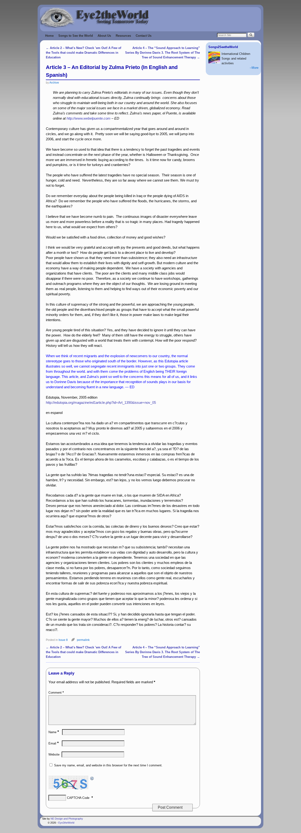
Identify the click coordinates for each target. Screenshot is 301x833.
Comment (56, 692)
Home (49, 35)
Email (53, 743)
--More (254, 67)
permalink (83, 639)
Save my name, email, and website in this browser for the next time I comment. (108, 765)
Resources (123, 35)
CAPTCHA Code (78, 798)
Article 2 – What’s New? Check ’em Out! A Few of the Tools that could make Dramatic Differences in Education (83, 52)
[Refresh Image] (92, 778)
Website (53, 754)
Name (53, 732)
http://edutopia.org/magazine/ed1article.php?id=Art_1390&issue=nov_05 (101, 402)
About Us (104, 35)
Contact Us (143, 35)
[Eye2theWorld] (150, 17)
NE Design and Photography (67, 818)
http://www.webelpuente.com (89, 118)
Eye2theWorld (66, 822)
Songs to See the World (75, 35)
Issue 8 (63, 639)
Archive (54, 82)
